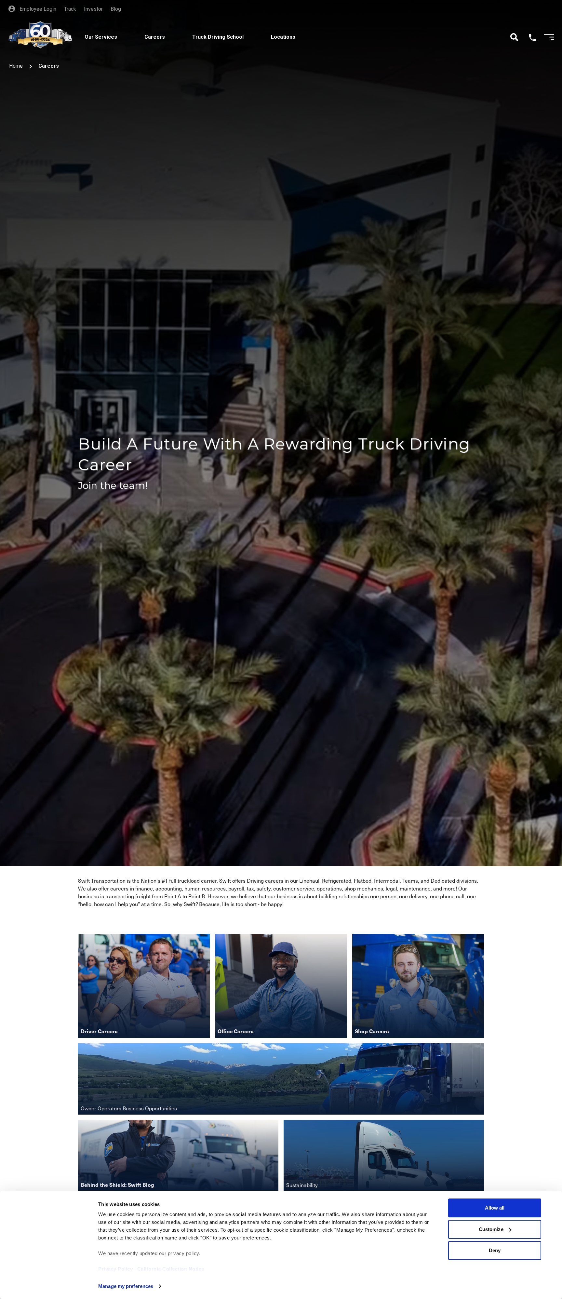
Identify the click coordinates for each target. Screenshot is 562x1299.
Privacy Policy (115, 1269)
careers (48, 66)
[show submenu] (127, 29)
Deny (495, 1250)
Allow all (495, 1208)
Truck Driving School (218, 37)
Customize (491, 1229)
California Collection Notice (170, 1269)
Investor (93, 9)
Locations (283, 37)
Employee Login (37, 9)
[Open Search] (514, 37)
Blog (116, 9)
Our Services (101, 37)
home (16, 66)
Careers (154, 37)
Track (70, 9)
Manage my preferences (125, 1286)
